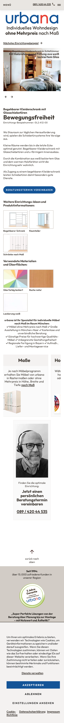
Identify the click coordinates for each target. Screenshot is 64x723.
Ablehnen (33, 694)
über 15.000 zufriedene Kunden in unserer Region (32, 574)
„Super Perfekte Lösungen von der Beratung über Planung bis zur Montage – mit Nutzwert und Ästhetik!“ (32, 618)
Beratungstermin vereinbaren (29, 189)
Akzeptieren (33, 685)
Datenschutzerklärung (32, 711)
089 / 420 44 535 (42, 4)
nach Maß (28, 385)
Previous (6, 97)
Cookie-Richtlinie (12, 713)
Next (11, 97)
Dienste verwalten (32, 673)
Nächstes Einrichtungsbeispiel (21, 43)
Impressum (53, 711)
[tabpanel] (32, 69)
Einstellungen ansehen (33, 703)
